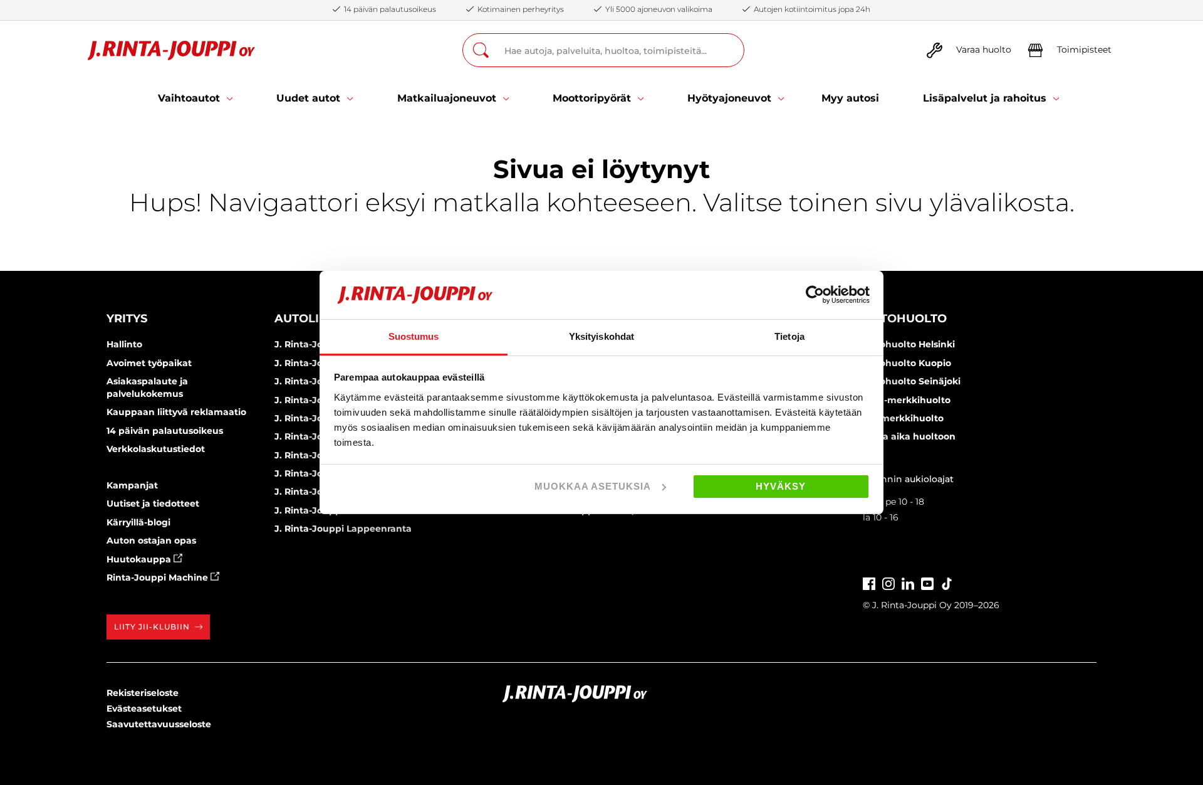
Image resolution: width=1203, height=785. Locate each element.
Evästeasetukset (144, 708)
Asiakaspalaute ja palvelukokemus (147, 387)
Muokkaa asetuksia (592, 486)
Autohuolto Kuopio (907, 363)
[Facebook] (869, 582)
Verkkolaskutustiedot (156, 449)
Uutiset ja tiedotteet (153, 503)
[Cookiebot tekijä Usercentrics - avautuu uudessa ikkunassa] (815, 294)
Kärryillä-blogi (138, 522)
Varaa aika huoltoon (909, 436)
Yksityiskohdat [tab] (601, 336)
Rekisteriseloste (143, 692)
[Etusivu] (171, 50)
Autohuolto (905, 318)
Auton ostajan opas (151, 540)
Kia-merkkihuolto (903, 418)
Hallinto (124, 344)
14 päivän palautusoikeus (165, 430)
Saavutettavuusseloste (159, 724)
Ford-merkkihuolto (906, 400)
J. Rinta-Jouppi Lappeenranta (343, 528)
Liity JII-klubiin (152, 626)
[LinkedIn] (908, 582)
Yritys (127, 318)
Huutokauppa (140, 559)
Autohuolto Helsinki (909, 344)
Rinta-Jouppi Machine (159, 577)
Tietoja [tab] (789, 336)
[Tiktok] (946, 582)
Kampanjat (132, 485)
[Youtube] (927, 582)
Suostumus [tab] (413, 336)
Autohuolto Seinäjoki (912, 381)
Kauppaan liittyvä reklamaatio (176, 412)
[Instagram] (888, 582)
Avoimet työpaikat (149, 363)
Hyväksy (781, 486)
